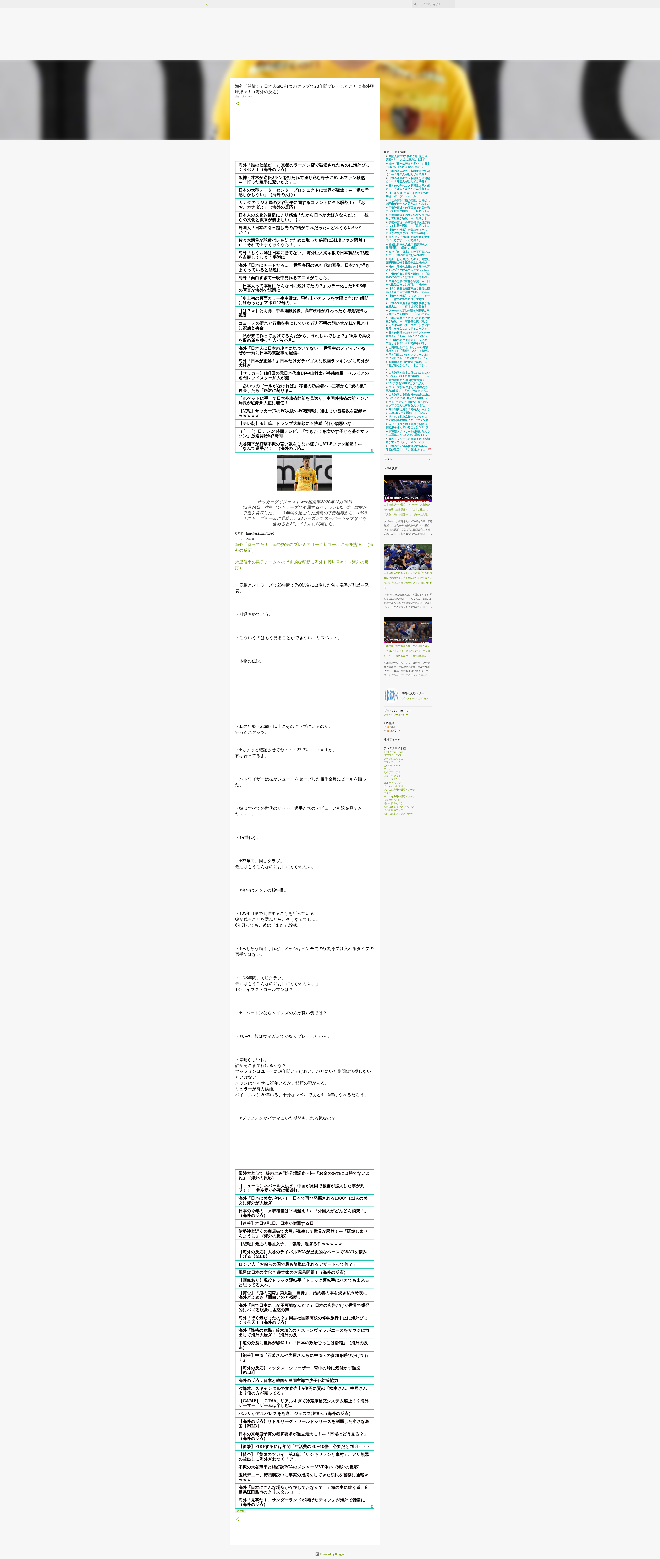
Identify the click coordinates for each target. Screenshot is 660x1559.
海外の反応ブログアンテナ (398, 813)
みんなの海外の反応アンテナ (399, 789)
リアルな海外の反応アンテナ (399, 796)
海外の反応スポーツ (414, 693)
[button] (237, 103)
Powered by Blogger (332, 1554)
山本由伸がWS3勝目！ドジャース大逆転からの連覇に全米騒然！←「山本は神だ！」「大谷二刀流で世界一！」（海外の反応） (407, 509)
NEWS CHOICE (393, 755)
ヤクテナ (388, 793)
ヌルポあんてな (392, 782)
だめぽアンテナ (392, 772)
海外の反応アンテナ (394, 810)
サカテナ (388, 768)
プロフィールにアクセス (415, 698)
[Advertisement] (103, 24)
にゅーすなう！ (392, 775)
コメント (394, 730)
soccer (240, 1511)
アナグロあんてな (393, 758)
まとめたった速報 (393, 786)
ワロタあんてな (392, 799)
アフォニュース (392, 762)
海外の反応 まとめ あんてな (399, 806)
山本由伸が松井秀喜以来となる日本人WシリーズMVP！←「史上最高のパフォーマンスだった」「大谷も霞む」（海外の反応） (408, 651)
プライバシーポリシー (396, 714)
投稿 (392, 726)
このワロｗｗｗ (392, 765)
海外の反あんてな (393, 803)
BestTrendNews (393, 752)
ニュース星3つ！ (393, 779)
